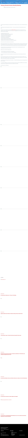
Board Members (12, 2)
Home (1, 2)
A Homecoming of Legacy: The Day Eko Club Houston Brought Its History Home (11, 335)
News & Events (2, 293)
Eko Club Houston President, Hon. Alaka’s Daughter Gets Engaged (9, 396)
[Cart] (26, 1)
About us (4, 2)
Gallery (22, 2)
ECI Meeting (25, 2)
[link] (14, 29)
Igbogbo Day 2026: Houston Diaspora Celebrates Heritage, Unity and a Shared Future (12, 313)
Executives (7, 2)
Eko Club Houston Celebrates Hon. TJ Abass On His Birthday (8, 295)
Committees (16, 2)
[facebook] (19, 432)
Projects (20, 2)
